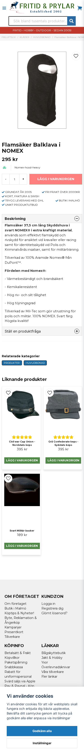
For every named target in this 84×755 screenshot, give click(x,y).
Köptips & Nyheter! (19, 613)
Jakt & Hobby (51, 658)
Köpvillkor (11, 658)
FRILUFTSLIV (9, 37)
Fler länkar (49, 677)
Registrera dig (52, 608)
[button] (76, 56)
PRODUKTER (12, 362)
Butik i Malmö (15, 608)
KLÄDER (24, 37)
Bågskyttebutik (53, 653)
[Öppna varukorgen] (79, 8)
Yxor (44, 662)
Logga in (48, 604)
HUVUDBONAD (41, 37)
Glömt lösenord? (54, 613)
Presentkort (13, 632)
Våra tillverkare (52, 672)
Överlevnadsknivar (55, 667)
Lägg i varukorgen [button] (22, 545)
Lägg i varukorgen (22, 460)
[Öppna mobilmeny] (4, 8)
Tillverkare (12, 637)
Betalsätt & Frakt (17, 653)
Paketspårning (15, 662)
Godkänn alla (42, 731)
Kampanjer (13, 627)
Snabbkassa (13, 667)
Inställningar (42, 743)
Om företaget (15, 604)
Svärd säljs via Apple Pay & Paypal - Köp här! (19, 686)
